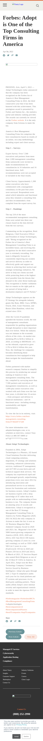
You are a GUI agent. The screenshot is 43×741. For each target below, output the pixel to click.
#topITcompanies (28, 612)
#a (7, 604)
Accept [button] (16, 736)
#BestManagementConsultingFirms (20, 601)
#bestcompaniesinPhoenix (16, 610)
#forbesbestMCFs (27, 599)
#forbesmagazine (13, 599)
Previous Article (15, 632)
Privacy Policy (21, 725)
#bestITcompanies (13, 612)
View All (30, 637)
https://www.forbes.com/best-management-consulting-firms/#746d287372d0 (18, 419)
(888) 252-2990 (21, 714)
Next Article (14, 637)
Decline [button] (26, 736)
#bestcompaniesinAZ (14, 607)
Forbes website (17, 120)
